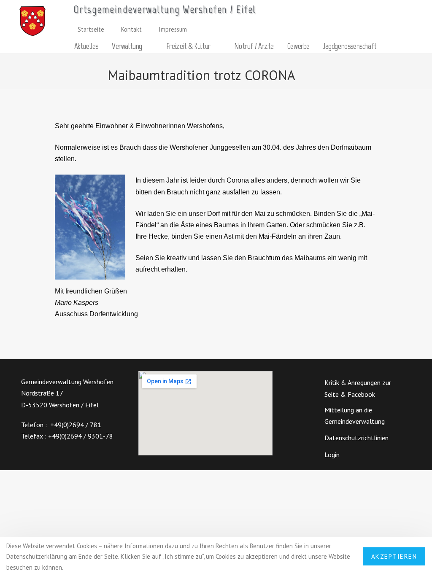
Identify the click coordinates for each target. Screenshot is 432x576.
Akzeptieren (394, 556)
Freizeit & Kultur (188, 46)
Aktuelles (86, 46)
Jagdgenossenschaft (350, 46)
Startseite (91, 29)
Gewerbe (298, 46)
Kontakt (131, 29)
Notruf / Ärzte (253, 46)
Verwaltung (127, 46)
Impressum (173, 29)
